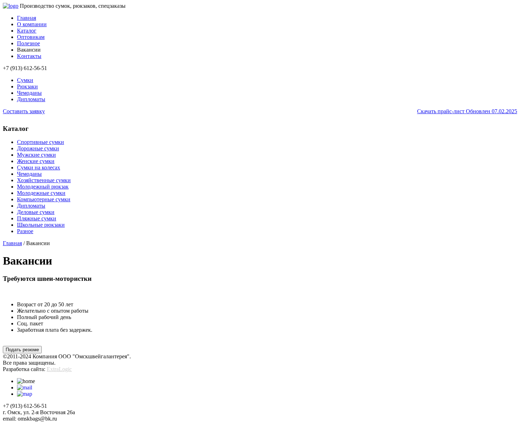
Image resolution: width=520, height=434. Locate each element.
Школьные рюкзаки (41, 225)
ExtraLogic (59, 369)
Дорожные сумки (38, 148)
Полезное (28, 43)
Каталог (26, 31)
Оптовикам (31, 37)
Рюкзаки (27, 86)
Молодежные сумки (41, 193)
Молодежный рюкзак (43, 187)
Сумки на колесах (38, 167)
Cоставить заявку (24, 111)
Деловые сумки (35, 212)
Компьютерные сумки (43, 199)
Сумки (25, 80)
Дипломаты (31, 99)
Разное (25, 231)
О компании (32, 24)
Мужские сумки (36, 155)
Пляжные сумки (36, 218)
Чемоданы (29, 93)
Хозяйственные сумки (44, 180)
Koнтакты (29, 56)
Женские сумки (35, 161)
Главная (26, 18)
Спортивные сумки (40, 142)
